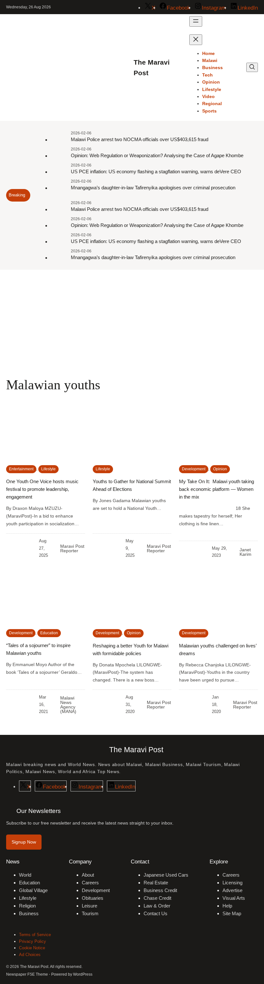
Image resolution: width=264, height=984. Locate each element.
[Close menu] (195, 39)
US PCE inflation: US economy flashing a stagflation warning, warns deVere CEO (156, 171)
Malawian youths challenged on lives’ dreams (217, 649)
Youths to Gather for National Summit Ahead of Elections (132, 485)
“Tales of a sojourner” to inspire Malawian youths (38, 649)
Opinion (220, 469)
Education (49, 633)
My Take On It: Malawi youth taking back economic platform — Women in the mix (216, 489)
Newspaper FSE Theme (27, 974)
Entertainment (21, 469)
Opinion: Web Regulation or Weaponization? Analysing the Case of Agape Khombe (157, 155)
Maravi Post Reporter (72, 548)
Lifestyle (48, 469)
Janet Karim (245, 552)
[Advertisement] (132, 322)
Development (193, 469)
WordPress (82, 974)
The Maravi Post (136, 749)
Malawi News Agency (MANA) (68, 704)
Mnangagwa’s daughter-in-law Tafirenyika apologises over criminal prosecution (153, 187)
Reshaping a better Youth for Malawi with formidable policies (130, 649)
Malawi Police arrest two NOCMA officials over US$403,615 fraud (139, 139)
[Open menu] (195, 21)
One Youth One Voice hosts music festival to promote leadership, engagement (42, 489)
